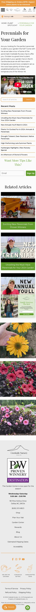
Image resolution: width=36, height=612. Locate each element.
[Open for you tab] (27, 607)
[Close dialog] (34, 296)
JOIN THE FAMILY (26, 314)
